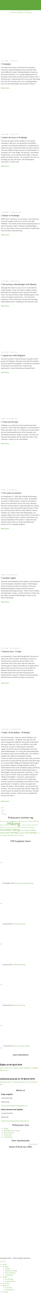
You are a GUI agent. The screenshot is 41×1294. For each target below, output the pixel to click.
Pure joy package (20, 883)
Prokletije (6, 64)
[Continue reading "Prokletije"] (22, 944)
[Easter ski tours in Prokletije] (20, 112)
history (23, 825)
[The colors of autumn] (20, 468)
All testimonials (33, 1144)
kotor (6, 827)
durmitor (36, 821)
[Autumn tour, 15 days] (20, 626)
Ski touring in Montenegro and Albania (19, 284)
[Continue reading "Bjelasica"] (22, 985)
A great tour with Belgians (13, 355)
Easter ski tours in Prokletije (14, 137)
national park (24, 830)
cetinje (24, 821)
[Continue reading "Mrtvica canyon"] (22, 1025)
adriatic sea (3, 821)
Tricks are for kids (10, 422)
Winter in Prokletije (10, 215)
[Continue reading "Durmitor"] (22, 903)
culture (30, 821)
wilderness (21, 835)
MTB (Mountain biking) (12, 1131)
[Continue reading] (14, 1162)
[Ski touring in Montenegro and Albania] (20, 259)
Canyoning (26, 10)
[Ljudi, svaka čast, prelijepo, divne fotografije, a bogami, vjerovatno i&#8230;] (2, 1060)
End (5, 814)
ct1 (27, 821)
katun (36, 825)
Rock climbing (8, 1133)
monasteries (24, 827)
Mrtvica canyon (17, 1046)
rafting (2, 833)
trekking (10, 835)
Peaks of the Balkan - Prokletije (16, 732)
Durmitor (15, 924)
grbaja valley (3, 825)
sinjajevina (22, 833)
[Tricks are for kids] (20, 397)
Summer (19, 10)
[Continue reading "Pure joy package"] (22, 863)
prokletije (32, 830)
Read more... (5, 88)
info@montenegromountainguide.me (14, 1106)
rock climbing (12, 832)
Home (13, 10)
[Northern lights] (20, 553)
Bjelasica (15, 1005)
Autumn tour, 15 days (11, 651)
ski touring (31, 832)
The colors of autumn (11, 493)
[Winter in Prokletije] (20, 191)
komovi (2, 827)
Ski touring (7, 1135)
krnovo (18, 827)
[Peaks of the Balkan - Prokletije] (20, 708)
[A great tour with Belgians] (20, 330)
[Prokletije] (20, 39)
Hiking (3, 418)
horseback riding (30, 825)
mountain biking (10, 829)
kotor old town (12, 827)
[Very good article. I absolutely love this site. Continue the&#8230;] (2, 1074)
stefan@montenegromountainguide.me (15, 1121)
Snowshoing (8, 1137)
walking (15, 835)
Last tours (5, 61)
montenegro (31, 827)
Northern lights (9, 578)
